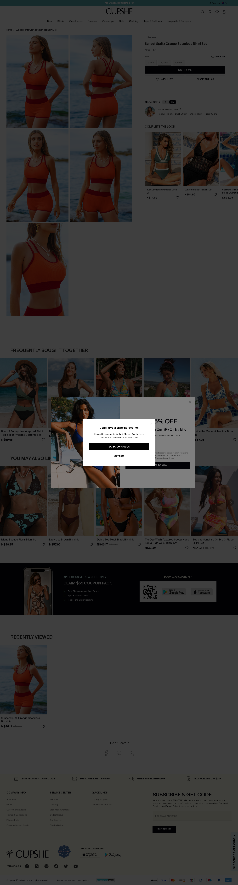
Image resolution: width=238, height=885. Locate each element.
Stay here (119, 455)
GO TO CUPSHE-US (119, 446)
